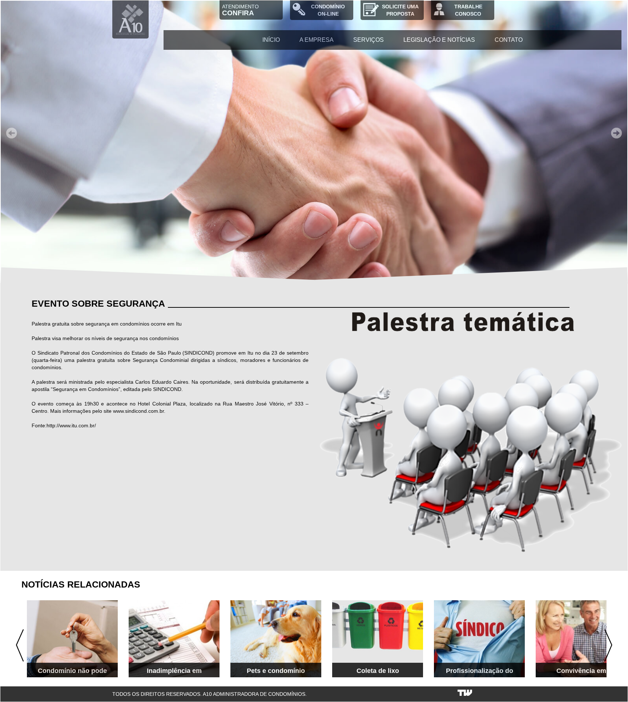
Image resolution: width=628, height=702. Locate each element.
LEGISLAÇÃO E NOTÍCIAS (439, 40)
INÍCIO (271, 40)
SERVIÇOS (368, 40)
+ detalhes (99, 667)
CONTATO (509, 40)
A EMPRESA (316, 40)
